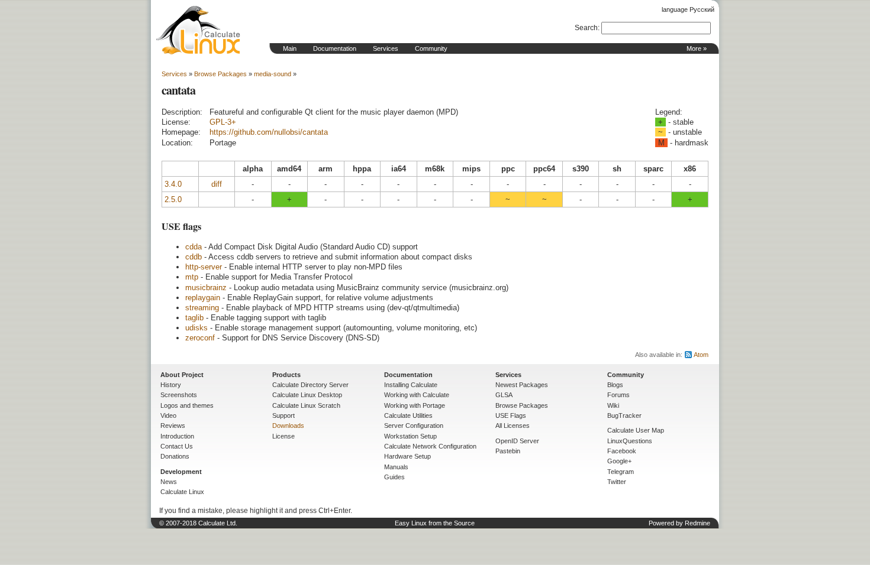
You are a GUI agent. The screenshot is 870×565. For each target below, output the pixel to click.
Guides (394, 476)
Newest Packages (521, 384)
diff (216, 184)
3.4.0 (173, 184)
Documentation (334, 48)
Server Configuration (413, 425)
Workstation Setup (410, 436)
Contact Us (176, 446)
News (168, 481)
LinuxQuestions (629, 440)
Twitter (616, 481)
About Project (182, 374)
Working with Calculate (416, 394)
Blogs (615, 384)
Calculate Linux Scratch (306, 405)
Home (198, 30)
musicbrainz (206, 287)
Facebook (621, 450)
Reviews (172, 425)
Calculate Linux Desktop (307, 394)
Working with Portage (414, 405)
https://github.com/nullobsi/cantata (269, 132)
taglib (194, 317)
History (170, 384)
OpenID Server (517, 440)
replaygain (202, 297)
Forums (618, 394)
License (283, 436)
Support (283, 415)
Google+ (619, 461)
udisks (196, 327)
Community (431, 48)
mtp (191, 276)
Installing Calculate (410, 384)
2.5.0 (173, 199)
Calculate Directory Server (310, 384)
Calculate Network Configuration (430, 446)
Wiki (613, 405)
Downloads (288, 425)
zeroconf (200, 337)
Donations (174, 456)
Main (290, 48)
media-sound (272, 73)
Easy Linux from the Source (435, 523)
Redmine (697, 523)
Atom (701, 354)
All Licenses (512, 425)
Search (586, 28)
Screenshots (178, 394)
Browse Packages (220, 73)
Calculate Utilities (408, 415)
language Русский (688, 9)
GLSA (504, 394)
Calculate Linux (182, 491)
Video (168, 415)
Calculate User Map (635, 430)
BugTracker (624, 415)
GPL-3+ (223, 122)
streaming (202, 307)
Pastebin (507, 450)
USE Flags (510, 415)
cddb (193, 256)
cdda (193, 246)
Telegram (620, 471)
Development (181, 471)
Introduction (177, 436)
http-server (203, 266)
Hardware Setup (407, 456)
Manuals (396, 466)
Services (385, 48)
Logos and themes (187, 405)
